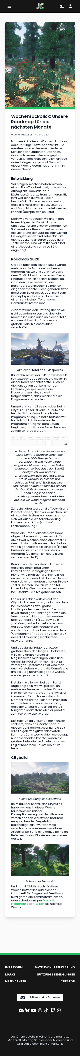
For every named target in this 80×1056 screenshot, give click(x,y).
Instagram (18, 904)
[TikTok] (46, 1011)
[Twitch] (52, 1011)
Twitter (39, 904)
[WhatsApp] (59, 1011)
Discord (48, 900)
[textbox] (40, 122)
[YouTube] (33, 1011)
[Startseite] (40, 6)
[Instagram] (40, 1011)
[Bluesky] (27, 1011)
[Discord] (21, 1011)
